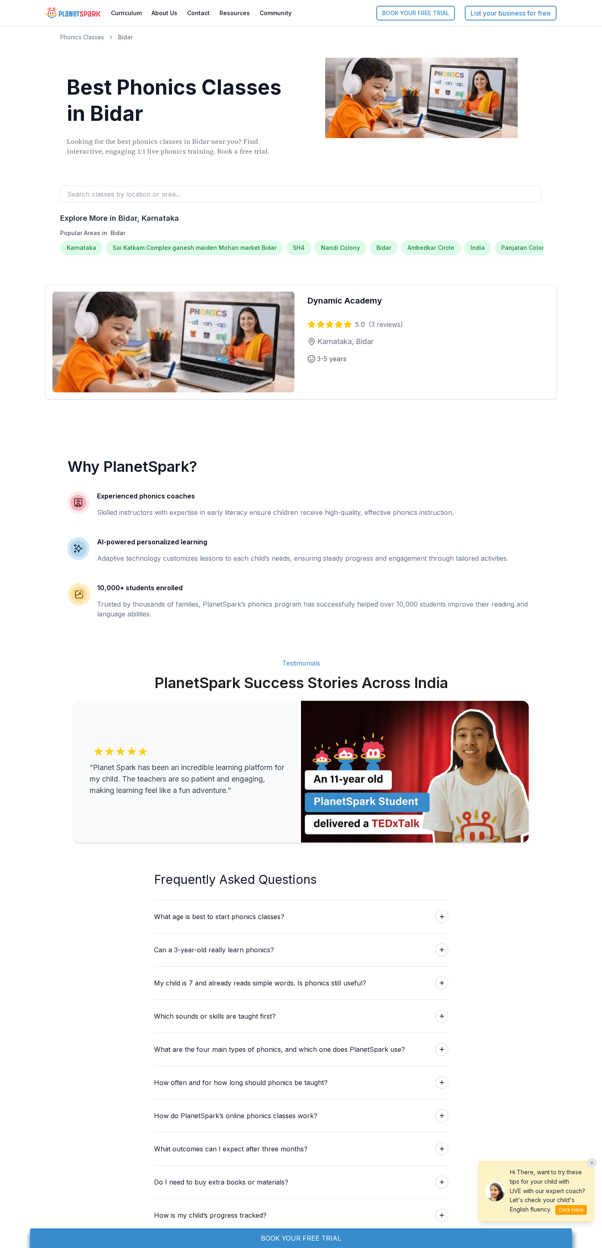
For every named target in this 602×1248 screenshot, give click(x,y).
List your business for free (511, 13)
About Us (164, 12)
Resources (235, 12)
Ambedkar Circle (430, 247)
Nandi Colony (340, 247)
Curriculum (126, 12)
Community (276, 12)
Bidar (383, 247)
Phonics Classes (82, 37)
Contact (198, 12)
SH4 (299, 247)
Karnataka (81, 247)
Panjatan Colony (525, 247)
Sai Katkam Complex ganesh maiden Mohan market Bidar (194, 247)
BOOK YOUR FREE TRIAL (415, 12)
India (478, 247)
